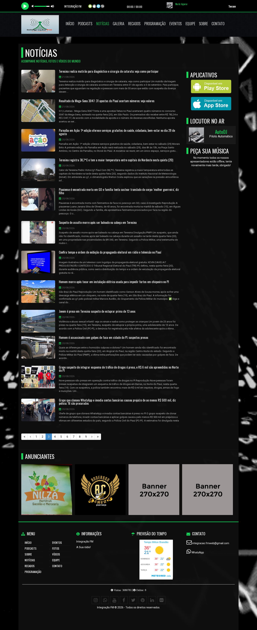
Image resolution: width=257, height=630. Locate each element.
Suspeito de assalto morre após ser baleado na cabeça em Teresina (98, 222)
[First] (24, 436)
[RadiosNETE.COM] (154, 483)
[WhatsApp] (105, 600)
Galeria (118, 23)
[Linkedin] (152, 600)
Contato (218, 23)
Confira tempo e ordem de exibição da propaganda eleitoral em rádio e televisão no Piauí (110, 252)
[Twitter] (133, 600)
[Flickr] (161, 600)
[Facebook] (124, 600)
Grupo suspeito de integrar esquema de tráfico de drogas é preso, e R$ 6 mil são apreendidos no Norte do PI (119, 369)
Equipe (190, 23)
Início (70, 23)
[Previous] (30, 436)
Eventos (175, 23)
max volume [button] (52, 6)
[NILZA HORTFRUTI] (47, 483)
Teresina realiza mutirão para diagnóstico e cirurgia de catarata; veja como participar (109, 71)
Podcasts (85, 23)
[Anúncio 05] (207, 483)
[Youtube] (114, 600)
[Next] (92, 436)
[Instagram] (96, 600)
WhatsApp (198, 552)
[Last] (98, 436)
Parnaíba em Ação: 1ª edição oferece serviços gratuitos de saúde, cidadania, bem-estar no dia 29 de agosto (117, 132)
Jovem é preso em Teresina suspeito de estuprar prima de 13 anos (97, 311)
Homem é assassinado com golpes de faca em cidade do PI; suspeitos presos (103, 337)
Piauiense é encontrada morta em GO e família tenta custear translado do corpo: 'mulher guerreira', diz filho (119, 191)
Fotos (55, 548)
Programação (155, 23)
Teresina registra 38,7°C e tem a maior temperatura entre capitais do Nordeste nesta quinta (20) (116, 160)
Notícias (102, 23)
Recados (134, 23)
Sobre (203, 23)
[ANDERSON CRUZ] (100, 483)
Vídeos (56, 554)
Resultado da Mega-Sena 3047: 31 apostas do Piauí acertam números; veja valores (106, 101)
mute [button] (33, 6)
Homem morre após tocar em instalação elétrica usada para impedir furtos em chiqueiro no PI (114, 282)
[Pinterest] (143, 600)
